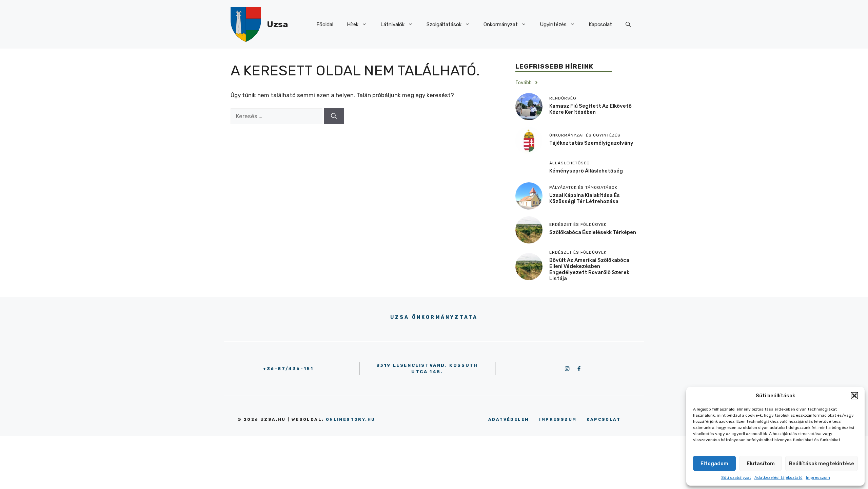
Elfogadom (714, 463)
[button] (854, 395)
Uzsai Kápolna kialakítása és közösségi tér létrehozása (584, 198)
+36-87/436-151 (288, 368)
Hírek (352, 24)
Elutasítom (761, 463)
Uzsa (277, 24)
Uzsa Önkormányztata (434, 317)
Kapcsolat (600, 24)
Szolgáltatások (444, 24)
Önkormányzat (501, 24)
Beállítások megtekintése (821, 463)
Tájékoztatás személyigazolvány (591, 143)
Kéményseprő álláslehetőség (586, 171)
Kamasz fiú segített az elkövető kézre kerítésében (590, 109)
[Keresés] (334, 116)
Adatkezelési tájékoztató (778, 477)
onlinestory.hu (350, 419)
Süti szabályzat (736, 477)
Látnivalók (392, 24)
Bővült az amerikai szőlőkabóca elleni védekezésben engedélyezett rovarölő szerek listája (589, 269)
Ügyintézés (553, 24)
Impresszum (818, 477)
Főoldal (324, 24)
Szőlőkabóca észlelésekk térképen (592, 232)
